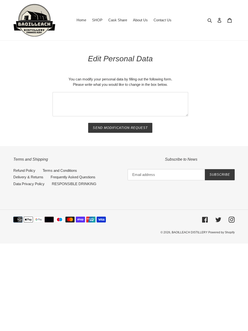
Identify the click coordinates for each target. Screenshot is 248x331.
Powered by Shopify (221, 232)
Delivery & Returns (28, 177)
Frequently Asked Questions (73, 177)
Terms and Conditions (60, 170)
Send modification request (120, 128)
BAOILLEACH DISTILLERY (190, 232)
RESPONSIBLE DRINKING (74, 184)
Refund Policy (24, 170)
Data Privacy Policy (29, 184)
